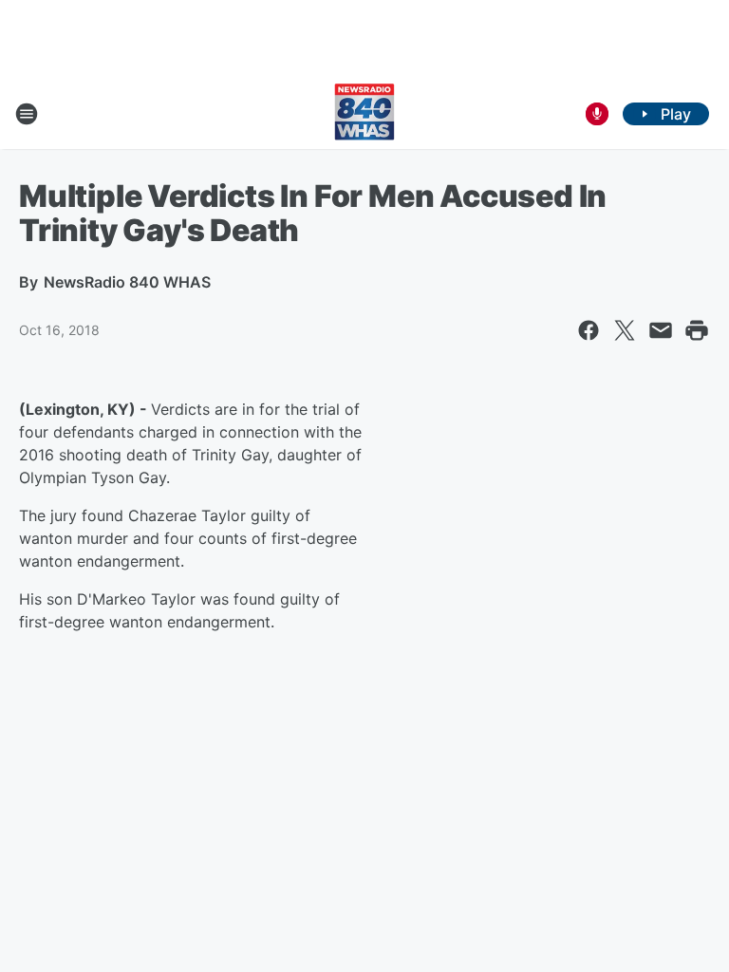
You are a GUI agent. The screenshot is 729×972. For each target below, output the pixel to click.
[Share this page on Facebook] (588, 330)
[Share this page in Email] (660, 330)
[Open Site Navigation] (26, 114)
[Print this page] (696, 330)
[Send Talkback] (597, 114)
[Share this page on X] (624, 330)
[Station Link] (364, 114)
